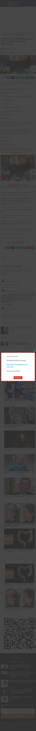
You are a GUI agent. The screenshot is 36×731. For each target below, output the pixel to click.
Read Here (18, 377)
